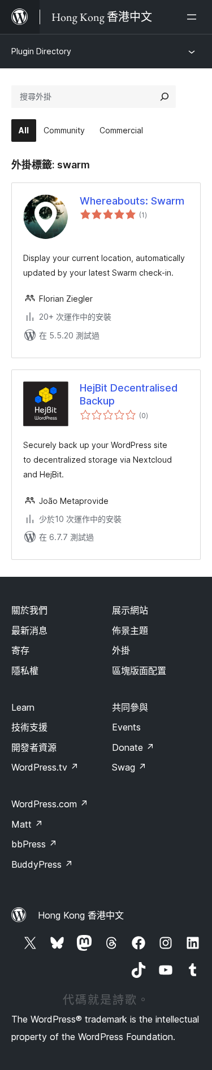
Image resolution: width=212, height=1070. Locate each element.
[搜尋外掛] (164, 96)
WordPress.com (49, 804)
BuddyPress (42, 864)
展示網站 (130, 610)
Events (126, 727)
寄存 (20, 650)
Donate (133, 747)
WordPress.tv (45, 767)
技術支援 (29, 727)
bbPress (34, 844)
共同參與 (130, 707)
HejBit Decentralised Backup (129, 394)
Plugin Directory (41, 51)
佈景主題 (130, 630)
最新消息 (29, 630)
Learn (22, 707)
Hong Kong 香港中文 (81, 915)
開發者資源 (34, 747)
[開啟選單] (194, 17)
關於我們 (29, 610)
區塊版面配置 (139, 670)
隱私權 (24, 670)
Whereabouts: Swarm (132, 201)
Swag (129, 767)
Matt (27, 824)
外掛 (121, 650)
